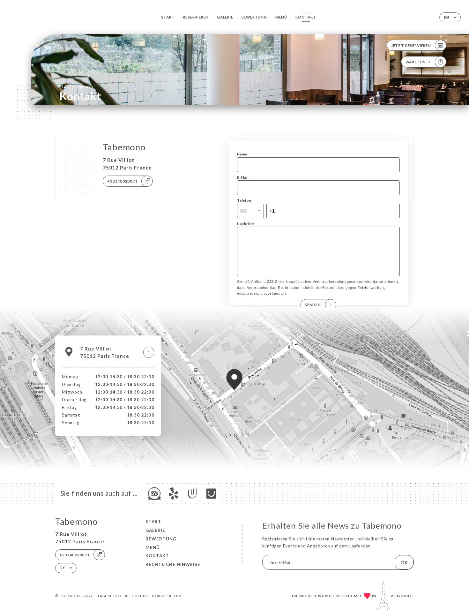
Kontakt (305, 17)
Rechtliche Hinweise (172, 564)
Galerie (225, 17)
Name (242, 154)
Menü (281, 17)
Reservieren (196, 17)
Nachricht (246, 224)
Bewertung (254, 17)
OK (404, 562)
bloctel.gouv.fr (273, 293)
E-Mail (243, 177)
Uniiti (407, 596)
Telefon (244, 200)
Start (168, 17)
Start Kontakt (76, 86)
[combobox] (250, 211)
